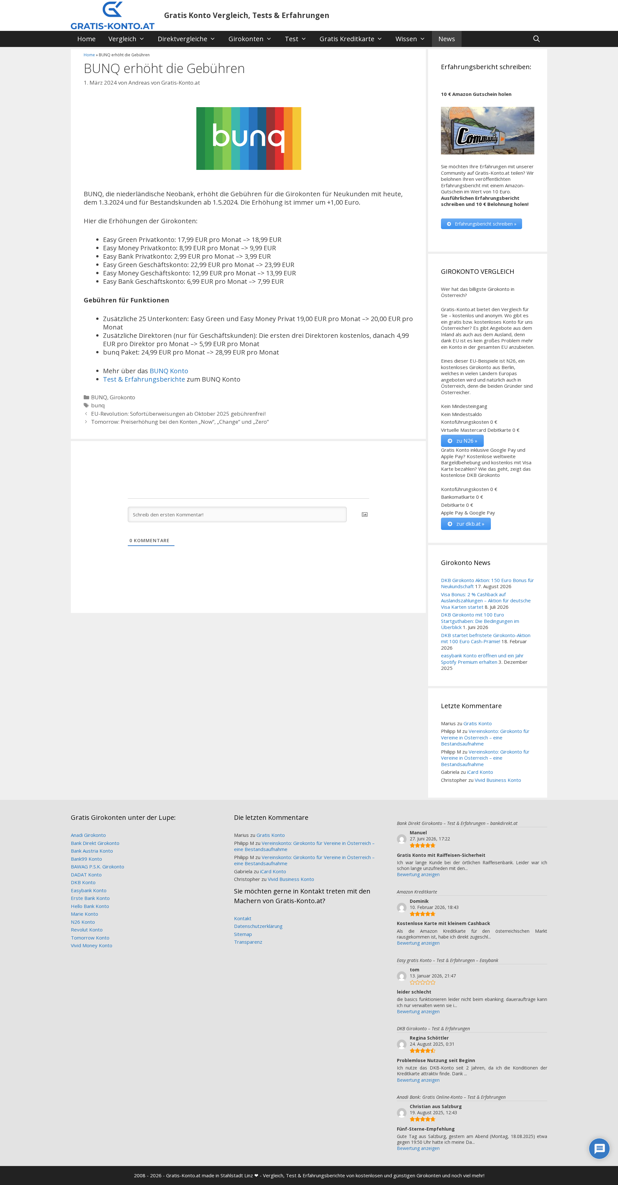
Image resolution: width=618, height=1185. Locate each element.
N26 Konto (83, 922)
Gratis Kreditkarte (347, 38)
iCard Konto (480, 772)
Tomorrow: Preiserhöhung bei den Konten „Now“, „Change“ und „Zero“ (180, 421)
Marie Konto (84, 914)
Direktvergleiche (182, 38)
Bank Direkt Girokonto (95, 843)
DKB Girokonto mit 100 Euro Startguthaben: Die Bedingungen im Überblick (480, 620)
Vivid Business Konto (498, 780)
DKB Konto (83, 882)
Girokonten (246, 38)
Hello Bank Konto (90, 906)
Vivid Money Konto (91, 945)
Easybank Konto (89, 890)
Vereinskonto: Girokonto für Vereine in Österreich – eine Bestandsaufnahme (485, 737)
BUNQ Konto (169, 370)
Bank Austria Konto (92, 850)
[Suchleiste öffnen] (536, 39)
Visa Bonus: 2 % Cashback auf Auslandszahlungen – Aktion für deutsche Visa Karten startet (486, 600)
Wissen (406, 38)
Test (291, 38)
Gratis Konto (478, 723)
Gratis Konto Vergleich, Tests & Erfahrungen (246, 15)
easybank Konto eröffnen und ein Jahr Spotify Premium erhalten (482, 658)
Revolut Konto (87, 929)
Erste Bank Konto (90, 898)
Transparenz (248, 942)
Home (86, 38)
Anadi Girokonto (88, 835)
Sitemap (243, 934)
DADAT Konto (86, 874)
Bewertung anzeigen (418, 874)
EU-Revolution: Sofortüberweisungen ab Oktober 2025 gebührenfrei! (178, 413)
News (446, 38)
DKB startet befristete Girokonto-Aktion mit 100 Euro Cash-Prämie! (485, 638)
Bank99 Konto (86, 859)
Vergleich (122, 38)
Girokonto (122, 397)
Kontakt (242, 918)
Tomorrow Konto (90, 937)
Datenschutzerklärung (258, 926)
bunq (98, 405)
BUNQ (99, 397)
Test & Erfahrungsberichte (144, 379)
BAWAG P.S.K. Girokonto (97, 866)
